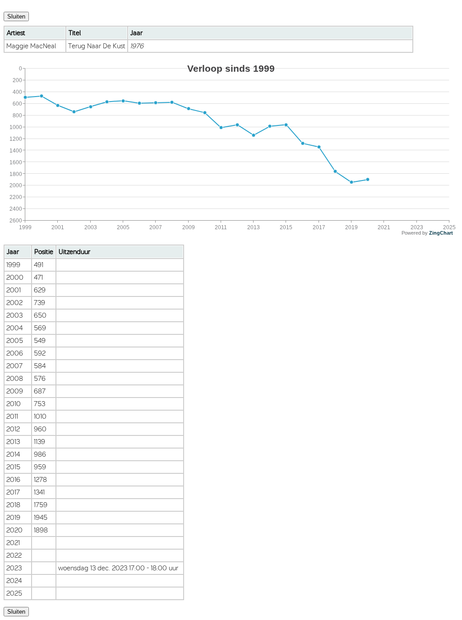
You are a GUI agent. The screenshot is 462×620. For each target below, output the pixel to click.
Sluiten (16, 16)
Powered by (427, 233)
